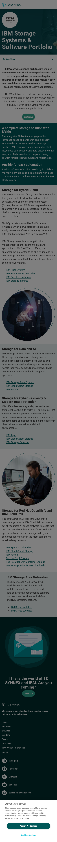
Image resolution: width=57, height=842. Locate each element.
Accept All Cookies (28, 826)
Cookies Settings (28, 835)
